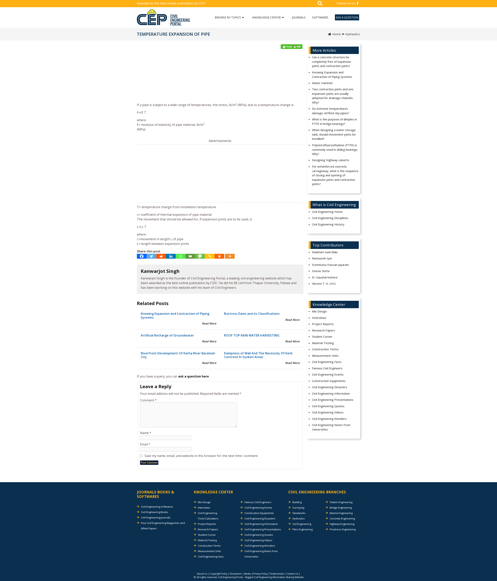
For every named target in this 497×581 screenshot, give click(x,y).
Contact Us (292, 573)
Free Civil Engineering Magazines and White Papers (163, 525)
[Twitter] (151, 256)
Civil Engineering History (328, 224)
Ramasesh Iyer (322, 258)
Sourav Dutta (320, 271)
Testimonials (277, 573)
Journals (299, 17)
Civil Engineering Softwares (157, 506)
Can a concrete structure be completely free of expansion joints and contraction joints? (331, 61)
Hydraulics (352, 34)
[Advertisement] (220, 77)
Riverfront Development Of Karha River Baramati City (178, 355)
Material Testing (323, 343)
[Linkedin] (171, 256)
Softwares (320, 17)
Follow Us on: (347, 3)
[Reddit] (161, 256)
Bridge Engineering (341, 507)
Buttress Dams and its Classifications (252, 313)
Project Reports (323, 324)
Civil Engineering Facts (326, 362)
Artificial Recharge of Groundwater (167, 335)
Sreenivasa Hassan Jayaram (330, 265)
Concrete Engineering (342, 518)
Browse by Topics (228, 17)
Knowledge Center (266, 17)
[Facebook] (142, 256)
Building (297, 502)
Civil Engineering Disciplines (330, 218)
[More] (229, 256)
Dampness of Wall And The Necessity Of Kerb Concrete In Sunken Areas (258, 355)
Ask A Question (347, 17)
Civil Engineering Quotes (328, 406)
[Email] (190, 256)
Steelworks (299, 513)
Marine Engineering (341, 513)
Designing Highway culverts (330, 160)
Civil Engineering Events (328, 374)
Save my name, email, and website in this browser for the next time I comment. (201, 456)
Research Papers (323, 330)
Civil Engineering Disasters (329, 387)
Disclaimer (236, 573)
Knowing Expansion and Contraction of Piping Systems (175, 315)
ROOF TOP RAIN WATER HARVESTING (251, 335)
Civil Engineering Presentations (332, 400)
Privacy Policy (260, 573)
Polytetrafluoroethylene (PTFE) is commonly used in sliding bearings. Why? (335, 149)
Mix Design (319, 311)
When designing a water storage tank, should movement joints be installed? (334, 134)
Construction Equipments (329, 381)
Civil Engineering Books (154, 512)
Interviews (319, 318)
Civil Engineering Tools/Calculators (208, 515)
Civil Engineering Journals (155, 517)
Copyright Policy (219, 573)
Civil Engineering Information (331, 393)
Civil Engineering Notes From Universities (331, 427)
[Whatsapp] (180, 256)
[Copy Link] (210, 256)
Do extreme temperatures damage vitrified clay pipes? (330, 111)
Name (145, 433)
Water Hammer (322, 83)
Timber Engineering (341, 502)
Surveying (298, 507)
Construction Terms (325, 349)
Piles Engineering (302, 529)
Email (145, 444)
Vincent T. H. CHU (324, 283)
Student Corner (322, 336)
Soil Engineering (301, 524)
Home (336, 34)
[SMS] (200, 256)
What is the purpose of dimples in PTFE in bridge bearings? (334, 121)
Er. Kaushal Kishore (325, 277)
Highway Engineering (342, 524)
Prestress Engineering (343, 529)
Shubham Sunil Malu (325, 252)
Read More (209, 323)
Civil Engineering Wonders (329, 419)
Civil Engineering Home (327, 212)
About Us (202, 573)
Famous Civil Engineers (327, 368)
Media (247, 573)
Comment (148, 400)
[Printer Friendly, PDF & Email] (291, 46)
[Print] (219, 256)
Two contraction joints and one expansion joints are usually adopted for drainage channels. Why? (332, 95)
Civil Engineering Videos (327, 412)
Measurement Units (325, 355)
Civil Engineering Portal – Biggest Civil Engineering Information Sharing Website (261, 577)
